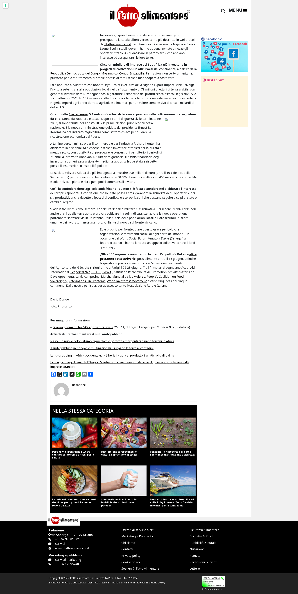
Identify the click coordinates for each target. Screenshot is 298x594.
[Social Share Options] (205, 123)
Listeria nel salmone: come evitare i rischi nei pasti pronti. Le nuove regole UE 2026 (74, 502)
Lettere (195, 568)
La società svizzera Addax (68, 173)
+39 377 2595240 (67, 564)
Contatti (127, 549)
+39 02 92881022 (67, 539)
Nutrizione (197, 549)
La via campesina (87, 276)
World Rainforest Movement (127, 281)
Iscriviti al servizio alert (137, 530)
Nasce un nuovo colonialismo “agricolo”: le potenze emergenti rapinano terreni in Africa (112, 341)
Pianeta (195, 555)
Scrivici (60, 544)
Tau (119, 189)
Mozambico (109, 73)
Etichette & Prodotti (203, 536)
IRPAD (106, 272)
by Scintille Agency (212, 589)
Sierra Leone (78, 114)
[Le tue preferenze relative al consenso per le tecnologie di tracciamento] (5, 5)
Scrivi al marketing (68, 560)
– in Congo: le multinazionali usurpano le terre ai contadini (102, 348)
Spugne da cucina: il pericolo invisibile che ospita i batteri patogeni (119, 502)
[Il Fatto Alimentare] (149, 15)
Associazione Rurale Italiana (147, 285)
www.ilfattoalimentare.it (72, 548)
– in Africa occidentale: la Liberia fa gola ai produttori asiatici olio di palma (112, 355)
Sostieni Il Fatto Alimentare (140, 568)
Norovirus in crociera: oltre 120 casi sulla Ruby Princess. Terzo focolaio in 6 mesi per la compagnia (172, 502)
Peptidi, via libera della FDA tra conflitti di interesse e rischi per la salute (73, 454)
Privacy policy (130, 555)
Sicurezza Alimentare (204, 530)
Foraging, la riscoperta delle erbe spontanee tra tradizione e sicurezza (172, 453)
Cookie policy (130, 562)
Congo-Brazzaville (131, 73)
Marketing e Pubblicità (137, 536)
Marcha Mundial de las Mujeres (123, 276)
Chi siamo (128, 543)
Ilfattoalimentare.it (117, 44)
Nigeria (55, 103)
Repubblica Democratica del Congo (75, 73)
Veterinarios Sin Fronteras (87, 281)
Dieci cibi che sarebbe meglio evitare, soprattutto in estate (119, 453)
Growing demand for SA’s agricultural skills (83, 327)
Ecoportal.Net (80, 272)
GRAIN (96, 272)
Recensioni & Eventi (203, 562)
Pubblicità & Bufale (203, 543)
